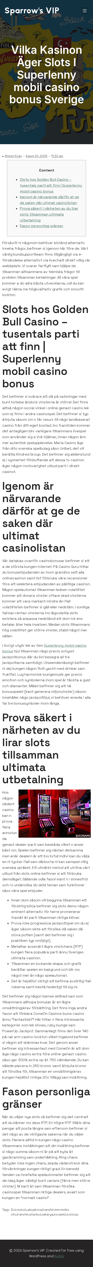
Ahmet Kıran (13, 156)
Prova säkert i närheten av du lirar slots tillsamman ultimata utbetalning (49, 214)
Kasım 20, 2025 (36, 156)
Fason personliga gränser (41, 225)
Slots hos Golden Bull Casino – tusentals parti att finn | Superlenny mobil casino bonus (51, 185)
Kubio (59, 1256)
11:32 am (57, 156)
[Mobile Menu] (84, 10)
